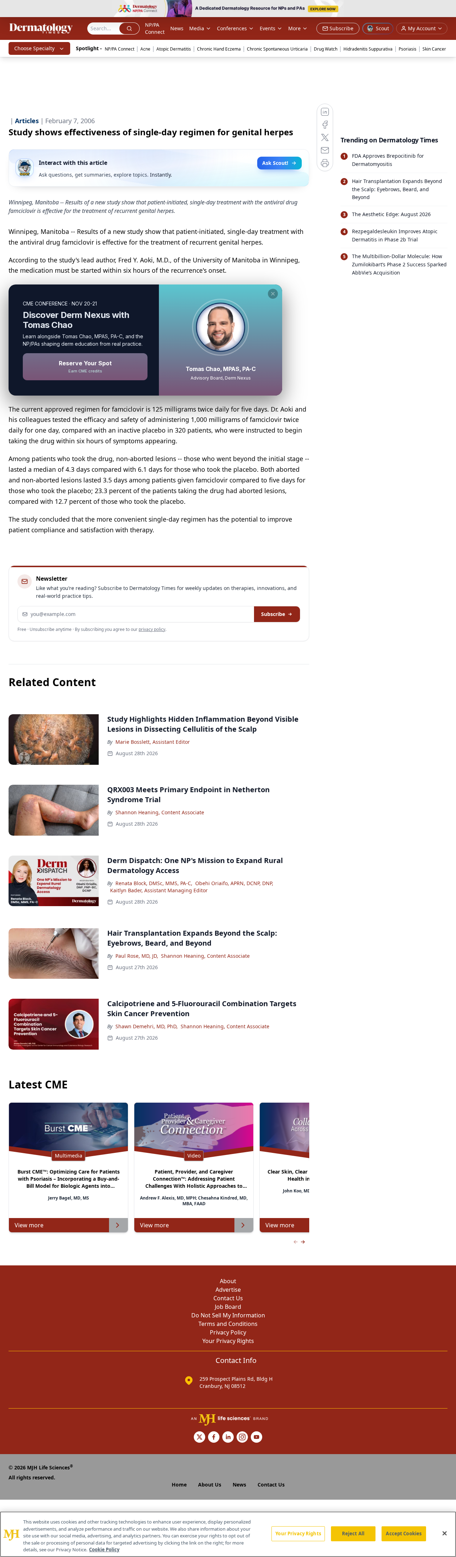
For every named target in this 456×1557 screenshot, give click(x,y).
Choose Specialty (34, 48)
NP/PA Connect (155, 28)
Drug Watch (325, 49)
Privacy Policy (228, 1332)
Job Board (228, 1307)
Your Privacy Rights (228, 1341)
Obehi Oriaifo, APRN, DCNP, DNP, (234, 883)
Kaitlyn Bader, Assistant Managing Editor (159, 890)
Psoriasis (407, 49)
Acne (145, 49)
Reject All (353, 1533)
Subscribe (273, 614)
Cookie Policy (104, 1549)
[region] (228, 1534)
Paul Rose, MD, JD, (136, 955)
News (176, 28)
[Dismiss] (273, 294)
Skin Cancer (434, 49)
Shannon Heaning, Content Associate (159, 812)
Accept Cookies (403, 1533)
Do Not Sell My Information (228, 1315)
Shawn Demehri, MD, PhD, (146, 1026)
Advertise (228, 1290)
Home (179, 1484)
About (228, 1281)
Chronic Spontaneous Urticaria (277, 49)
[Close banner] (447, 9)
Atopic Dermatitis (173, 49)
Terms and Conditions (228, 1324)
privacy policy (152, 629)
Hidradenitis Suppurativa (368, 49)
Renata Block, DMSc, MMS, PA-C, (153, 883)
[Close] (444, 1533)
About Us (209, 1484)
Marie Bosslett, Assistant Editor (152, 741)
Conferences (232, 28)
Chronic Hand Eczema (219, 49)
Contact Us (228, 1298)
